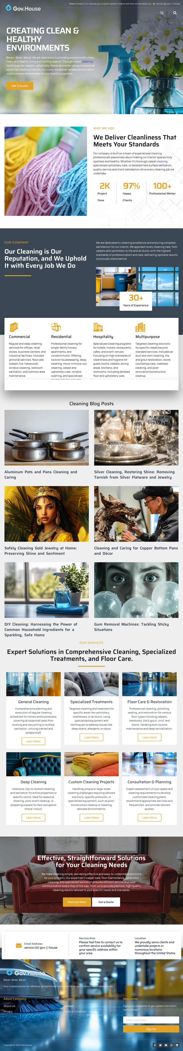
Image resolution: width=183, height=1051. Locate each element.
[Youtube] (166, 1045)
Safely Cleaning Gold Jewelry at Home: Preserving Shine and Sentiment (40, 550)
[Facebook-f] (155, 1045)
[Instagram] (171, 1045)
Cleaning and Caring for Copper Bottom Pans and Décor (136, 550)
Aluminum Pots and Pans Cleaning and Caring (40, 474)
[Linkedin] (177, 1045)
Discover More (77, 902)
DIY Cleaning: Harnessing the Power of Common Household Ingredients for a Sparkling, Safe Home (40, 629)
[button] (161, 13)
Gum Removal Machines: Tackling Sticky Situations (131, 627)
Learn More (33, 741)
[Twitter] (160, 1045)
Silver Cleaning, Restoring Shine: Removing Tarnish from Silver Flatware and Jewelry (134, 474)
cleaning (87, 61)
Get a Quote (106, 902)
